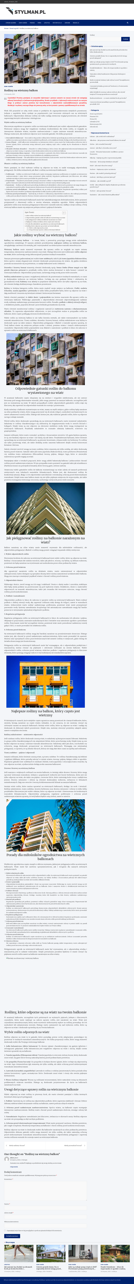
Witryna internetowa (11, 1222)
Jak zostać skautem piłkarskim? (108, 195)
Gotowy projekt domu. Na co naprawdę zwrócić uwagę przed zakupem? (48, 1269)
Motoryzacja (57, 23)
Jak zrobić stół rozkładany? (105, 136)
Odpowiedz (14, 1167)
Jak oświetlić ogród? (104, 181)
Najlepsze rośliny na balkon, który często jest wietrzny (43, 222)
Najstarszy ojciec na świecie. (106, 169)
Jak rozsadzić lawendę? (103, 144)
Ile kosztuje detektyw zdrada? (108, 162)
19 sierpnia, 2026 (9, 1271)
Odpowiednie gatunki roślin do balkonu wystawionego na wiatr (45, 217)
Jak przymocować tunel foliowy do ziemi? (112, 140)
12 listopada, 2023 (9, 94)
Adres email (8, 1213)
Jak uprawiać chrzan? (104, 191)
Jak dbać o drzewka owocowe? (106, 148)
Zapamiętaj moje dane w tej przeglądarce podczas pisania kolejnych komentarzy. (34, 1230)
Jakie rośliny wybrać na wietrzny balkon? (38, 215)
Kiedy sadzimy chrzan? (17, 1145)
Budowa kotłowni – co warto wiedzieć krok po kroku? (108, 98)
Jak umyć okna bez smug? (103, 165)
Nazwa (7, 1204)
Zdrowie (67, 23)
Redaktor (49, 1271)
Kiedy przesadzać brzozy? (73, 1145)
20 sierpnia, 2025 (105, 1271)
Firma (39, 23)
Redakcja (76, 23)
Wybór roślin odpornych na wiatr (38, 228)
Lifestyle (47, 23)
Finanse (32, 23)
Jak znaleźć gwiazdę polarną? (106, 173)
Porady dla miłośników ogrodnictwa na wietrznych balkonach (45, 224)
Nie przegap (10, 1242)
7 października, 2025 (74, 1271)
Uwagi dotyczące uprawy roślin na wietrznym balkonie (44, 230)
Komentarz (8, 1179)
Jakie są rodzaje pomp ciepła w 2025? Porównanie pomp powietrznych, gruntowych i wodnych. (82, 1269)
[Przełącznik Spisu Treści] (63, 213)
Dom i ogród (23, 23)
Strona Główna (11, 23)
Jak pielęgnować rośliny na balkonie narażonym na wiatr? (44, 219)
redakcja (17, 1271)
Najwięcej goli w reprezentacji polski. (109, 158)
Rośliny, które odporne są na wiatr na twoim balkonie (42, 226)
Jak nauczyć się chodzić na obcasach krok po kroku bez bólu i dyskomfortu (18, 1269)
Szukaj (92, 35)
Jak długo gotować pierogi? (106, 177)
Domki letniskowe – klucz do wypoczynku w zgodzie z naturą (113, 1268)
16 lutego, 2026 (40, 1271)
